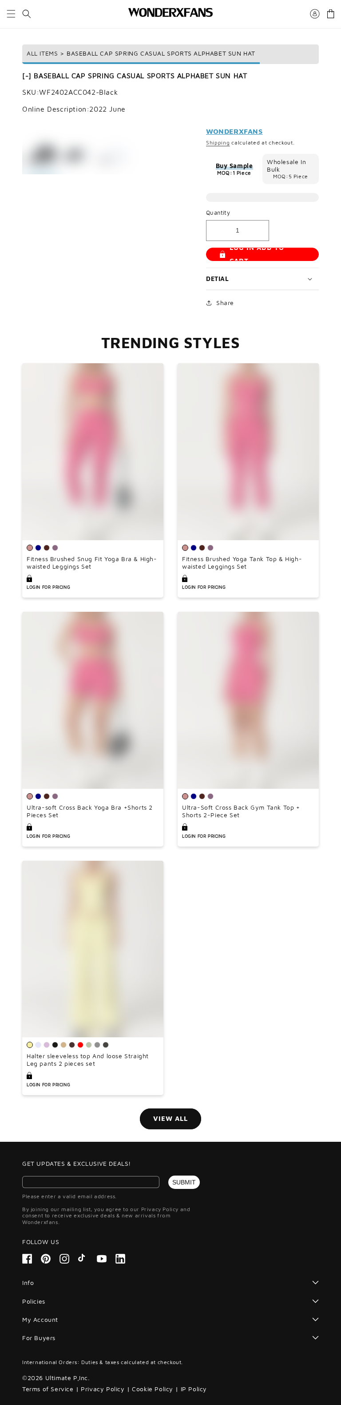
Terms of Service (48, 1389)
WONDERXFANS (234, 131)
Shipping (218, 142)
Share (225, 302)
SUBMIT (184, 1182)
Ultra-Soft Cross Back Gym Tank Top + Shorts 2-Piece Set (241, 811)
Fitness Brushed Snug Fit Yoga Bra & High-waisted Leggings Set (92, 562)
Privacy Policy (102, 1389)
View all (170, 1118)
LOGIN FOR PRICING (48, 587)
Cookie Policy (152, 1389)
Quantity (218, 212)
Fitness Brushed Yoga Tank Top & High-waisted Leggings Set (242, 562)
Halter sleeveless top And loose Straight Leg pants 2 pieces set (88, 1059)
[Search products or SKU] (26, 13)
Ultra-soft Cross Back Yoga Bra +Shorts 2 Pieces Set (90, 811)
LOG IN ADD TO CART (257, 254)
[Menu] (11, 13)
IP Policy (194, 1389)
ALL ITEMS (42, 53)
